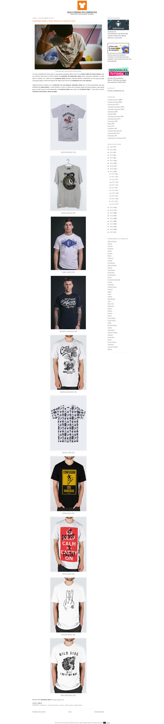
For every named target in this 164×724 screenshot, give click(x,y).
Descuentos (111, 104)
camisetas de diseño (114, 116)
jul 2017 (111, 187)
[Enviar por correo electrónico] (33, 703)
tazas (109, 126)
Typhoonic (111, 344)
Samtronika (111, 330)
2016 (111, 207)
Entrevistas (111, 135)
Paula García (112, 320)
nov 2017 (112, 176)
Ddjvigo (110, 268)
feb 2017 (112, 201)
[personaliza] (118, 76)
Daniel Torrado (112, 265)
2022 (111, 158)
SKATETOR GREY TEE (68, 152)
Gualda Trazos (112, 287)
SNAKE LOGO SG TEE (68, 213)
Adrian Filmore (112, 241)
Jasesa (110, 296)
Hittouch (110, 289)
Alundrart (110, 248)
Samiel (110, 327)
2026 (111, 147)
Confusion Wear (53, 705)
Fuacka (110, 282)
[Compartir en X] (37, 703)
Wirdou (110, 349)
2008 (111, 229)
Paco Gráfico (111, 318)
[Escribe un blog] (35, 703)
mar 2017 (112, 198)
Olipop (110, 315)
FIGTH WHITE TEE (68, 574)
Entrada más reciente (38, 711)
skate (62, 705)
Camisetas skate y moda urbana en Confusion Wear (68, 71)
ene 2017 (112, 204)
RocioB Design (112, 325)
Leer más (108, 722)
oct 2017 (112, 179)
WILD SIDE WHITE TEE (68, 695)
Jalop (109, 294)
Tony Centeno (112, 342)
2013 (111, 215)
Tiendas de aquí (113, 99)
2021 (111, 160)
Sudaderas (111, 111)
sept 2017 (112, 182)
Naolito (110, 311)
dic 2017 (112, 174)
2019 (111, 166)
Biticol (109, 256)
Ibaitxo (110, 291)
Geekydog (111, 284)
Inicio (70, 711)
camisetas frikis (112, 119)
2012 (111, 218)
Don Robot (111, 272)
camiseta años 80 (113, 131)
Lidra (109, 301)
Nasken (110, 313)
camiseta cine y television (116, 138)
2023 (111, 155)
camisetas (43, 705)
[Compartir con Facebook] (39, 703)
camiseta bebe (112, 133)
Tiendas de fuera (113, 102)
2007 (111, 232)
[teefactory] (118, 29)
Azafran (110, 253)
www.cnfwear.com (58, 699)
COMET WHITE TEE (68, 272)
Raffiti (109, 323)
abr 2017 (112, 196)
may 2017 (112, 193)
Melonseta (111, 306)
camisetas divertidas (114, 107)
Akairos (110, 244)
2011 (111, 221)
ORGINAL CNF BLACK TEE (68, 331)
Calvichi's (111, 258)
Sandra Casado (112, 332)
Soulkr (110, 339)
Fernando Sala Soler (114, 280)
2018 (111, 169)
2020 (111, 163)
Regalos (110, 114)
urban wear (78, 705)
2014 (111, 213)
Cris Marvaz (111, 263)
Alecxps (110, 246)
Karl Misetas (111, 299)
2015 (111, 210)
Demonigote (111, 270)
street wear (69, 705)
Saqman (110, 335)
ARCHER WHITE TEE (68, 634)
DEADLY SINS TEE (68, 452)
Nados (110, 308)
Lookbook (111, 128)
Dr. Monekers (112, 275)
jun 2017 (112, 190)
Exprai (110, 277)
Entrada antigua (99, 711)
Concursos (111, 121)
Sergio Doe (111, 337)
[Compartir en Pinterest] (41, 703)
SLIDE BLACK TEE (68, 513)
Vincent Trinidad (113, 347)
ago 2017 (112, 185)
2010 (111, 224)
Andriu (110, 251)
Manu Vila (111, 303)
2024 (111, 152)
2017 (111, 171)
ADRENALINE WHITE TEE (68, 392)
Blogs (109, 123)
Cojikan (110, 260)
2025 (111, 149)
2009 (111, 226)
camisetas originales (114, 109)
